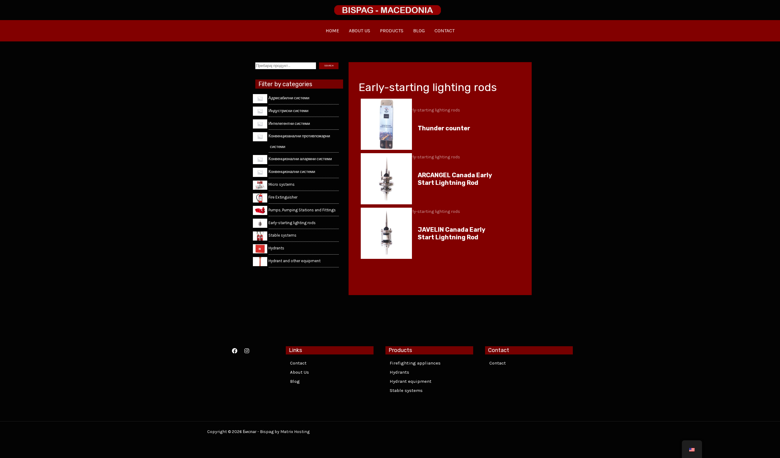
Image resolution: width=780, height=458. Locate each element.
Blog (295, 381)
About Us (299, 372)
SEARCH (329, 65)
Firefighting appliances (415, 363)
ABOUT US (359, 30)
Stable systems (406, 390)
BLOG (419, 30)
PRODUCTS (391, 30)
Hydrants (399, 372)
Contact (298, 363)
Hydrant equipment (410, 381)
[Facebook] (234, 351)
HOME (332, 30)
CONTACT (444, 30)
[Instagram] (247, 351)
